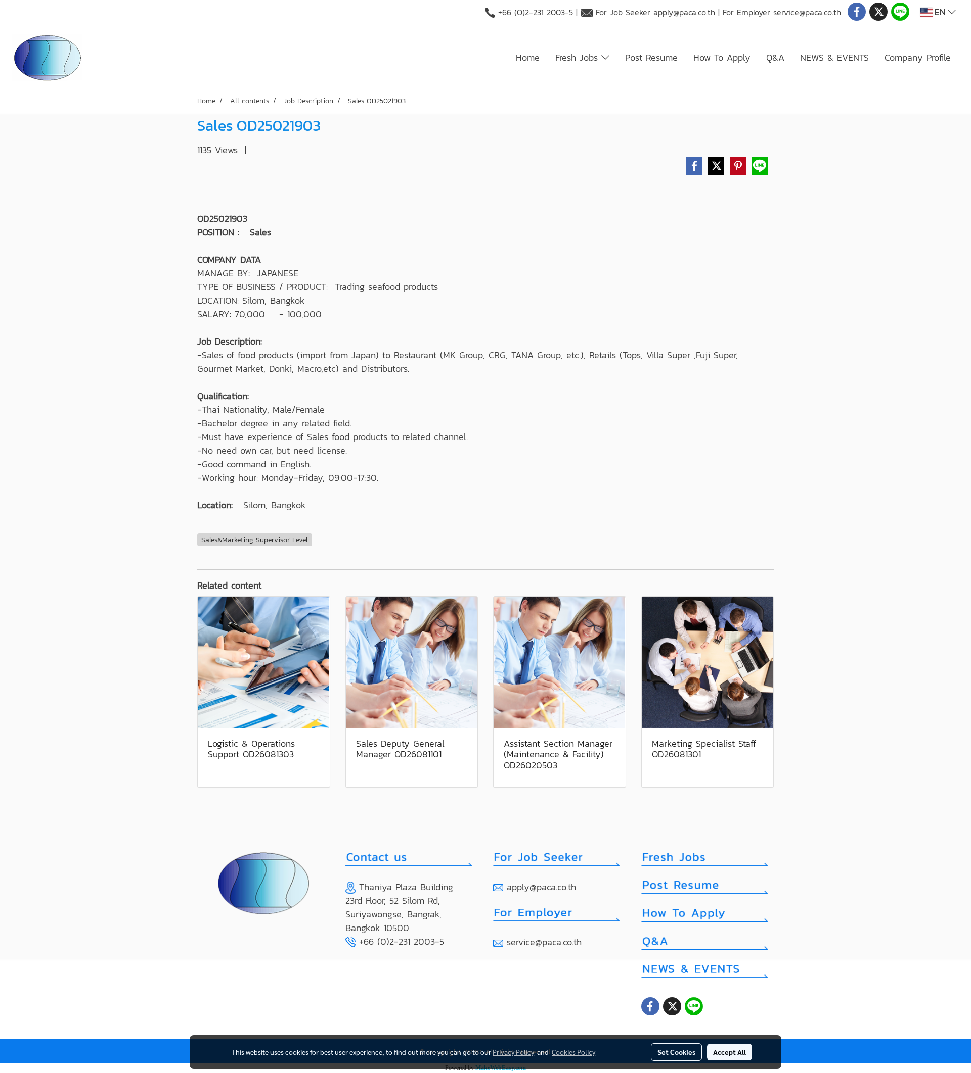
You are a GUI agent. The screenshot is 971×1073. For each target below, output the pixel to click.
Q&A (775, 57)
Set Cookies (676, 1051)
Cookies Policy (573, 1051)
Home (528, 57)
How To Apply (722, 57)
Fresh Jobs (578, 57)
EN (940, 12)
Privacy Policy (513, 1051)
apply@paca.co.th (684, 12)
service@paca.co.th (807, 12)
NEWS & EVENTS (834, 57)
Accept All (729, 1051)
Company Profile (918, 57)
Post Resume (651, 57)
